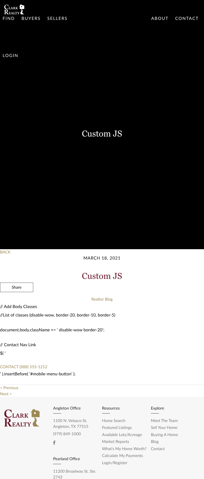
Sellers (57, 18)
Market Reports (115, 441)
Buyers (31, 18)
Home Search (113, 420)
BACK (5, 252)
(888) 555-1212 (33, 366)
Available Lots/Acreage (122, 434)
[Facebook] (54, 443)
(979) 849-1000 (67, 434)
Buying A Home (164, 434)
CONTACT (9, 366)
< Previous (9, 387)
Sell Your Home (164, 427)
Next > (6, 394)
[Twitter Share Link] (17, 301)
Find (9, 18)
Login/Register (115, 462)
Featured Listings (117, 427)
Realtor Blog (102, 299)
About (159, 18)
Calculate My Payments (122, 455)
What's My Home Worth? (124, 448)
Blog (155, 441)
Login (10, 55)
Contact (187, 18)
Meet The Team (164, 420)
